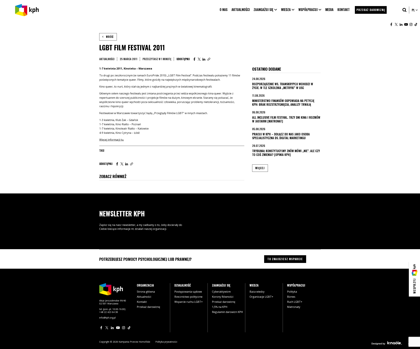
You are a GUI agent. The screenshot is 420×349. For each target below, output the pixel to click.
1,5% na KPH (219, 307)
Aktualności (107, 59)
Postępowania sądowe (188, 291)
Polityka (292, 291)
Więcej (261, 168)
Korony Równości (222, 297)
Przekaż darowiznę (148, 307)
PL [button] (415, 10)
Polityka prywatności (166, 341)
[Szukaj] (404, 10)
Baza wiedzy (257, 291)
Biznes (291, 297)
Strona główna (146, 291)
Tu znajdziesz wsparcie (285, 259)
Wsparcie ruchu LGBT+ (188, 302)
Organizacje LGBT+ (261, 297)
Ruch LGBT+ (294, 302)
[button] (265, 9)
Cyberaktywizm (221, 291)
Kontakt (142, 302)
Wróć (110, 37)
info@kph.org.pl (107, 317)
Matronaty (293, 307)
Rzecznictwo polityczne (188, 297)
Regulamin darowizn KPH (227, 312)
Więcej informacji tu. (111, 139)
